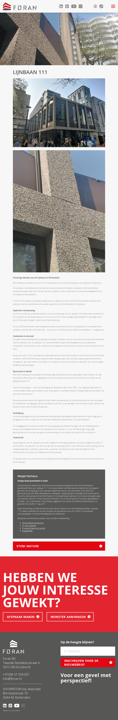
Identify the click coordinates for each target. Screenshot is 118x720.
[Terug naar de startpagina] (19, 6)
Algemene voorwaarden (11, 710)
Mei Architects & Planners (33, 523)
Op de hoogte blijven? (77, 642)
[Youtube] (75, 6)
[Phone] (102, 6)
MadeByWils (27, 530)
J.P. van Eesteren (29, 525)
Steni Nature (28, 546)
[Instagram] (82, 6)
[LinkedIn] (62, 6)
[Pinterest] (68, 6)
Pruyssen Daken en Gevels (33, 528)
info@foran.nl (12, 678)
